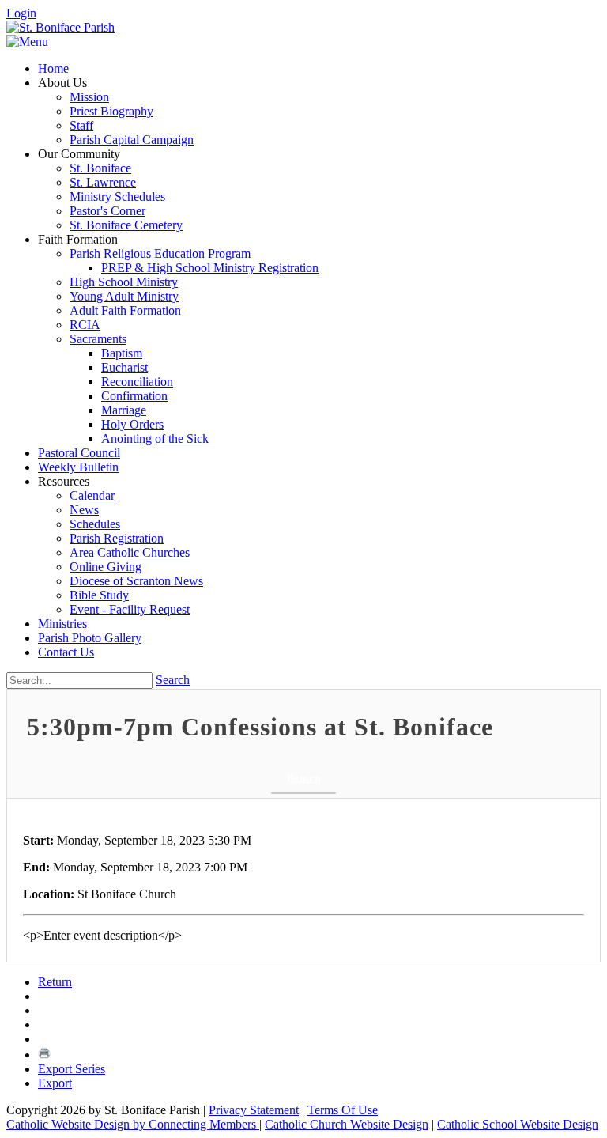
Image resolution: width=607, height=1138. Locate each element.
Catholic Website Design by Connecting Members (132, 1124)
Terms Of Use (342, 1110)
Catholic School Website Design (517, 1124)
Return (303, 778)
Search (173, 679)
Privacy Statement (254, 1110)
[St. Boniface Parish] (60, 27)
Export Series (71, 1069)
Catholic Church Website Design (346, 1124)
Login (21, 13)
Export (55, 1083)
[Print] (44, 1054)
